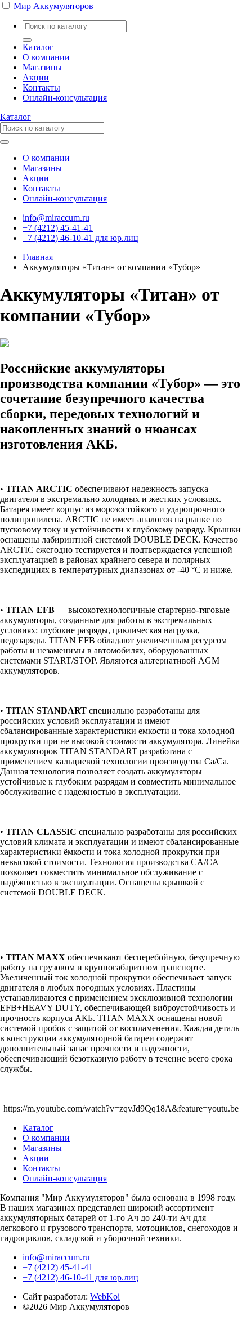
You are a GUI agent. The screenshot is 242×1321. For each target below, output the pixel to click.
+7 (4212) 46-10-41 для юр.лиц (80, 238)
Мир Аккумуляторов (53, 6)
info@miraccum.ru (56, 217)
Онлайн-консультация (65, 97)
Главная (38, 257)
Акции (36, 77)
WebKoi (105, 1296)
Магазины (42, 67)
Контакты (41, 87)
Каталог (38, 47)
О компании (46, 57)
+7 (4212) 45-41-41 (58, 227)
